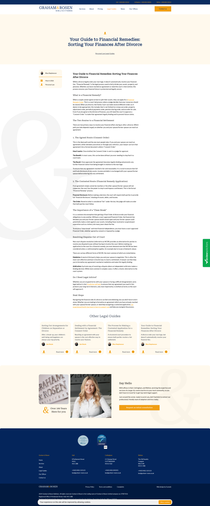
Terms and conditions (105, 487)
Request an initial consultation (139, 408)
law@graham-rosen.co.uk (80, 473)
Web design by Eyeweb (164, 487)
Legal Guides (111, 9)
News (123, 9)
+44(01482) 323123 (78, 470)
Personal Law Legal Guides (105, 53)
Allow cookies (165, 502)
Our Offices (133, 9)
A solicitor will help (94, 284)
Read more (60, 352)
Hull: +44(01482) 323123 (122, 2)
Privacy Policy (89, 487)
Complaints (120, 487)
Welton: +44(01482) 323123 (164, 2)
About (91, 9)
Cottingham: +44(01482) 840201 (142, 2)
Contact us (163, 9)
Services (82, 9)
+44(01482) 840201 (111, 470)
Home (41, 460)
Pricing (100, 9)
